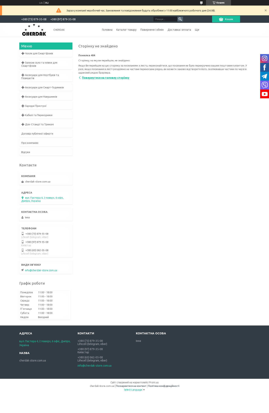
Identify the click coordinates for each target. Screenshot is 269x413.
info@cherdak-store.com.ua (41, 270)
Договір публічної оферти (37, 133)
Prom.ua (154, 382)
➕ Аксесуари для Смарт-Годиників (42, 87)
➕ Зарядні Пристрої (33, 105)
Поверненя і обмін (152, 29)
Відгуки (25, 152)
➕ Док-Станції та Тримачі (37, 124)
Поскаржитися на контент (131, 386)
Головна (107, 29)
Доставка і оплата (179, 29)
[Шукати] (180, 19)
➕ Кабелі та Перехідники (36, 115)
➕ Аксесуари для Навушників (39, 96)
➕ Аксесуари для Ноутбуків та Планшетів (40, 76)
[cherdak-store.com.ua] (34, 29)
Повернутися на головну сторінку (105, 77)
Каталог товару (126, 29)
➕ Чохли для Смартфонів (37, 53)
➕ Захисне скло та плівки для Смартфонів (39, 64)
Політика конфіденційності (163, 386)
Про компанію (29, 142)
